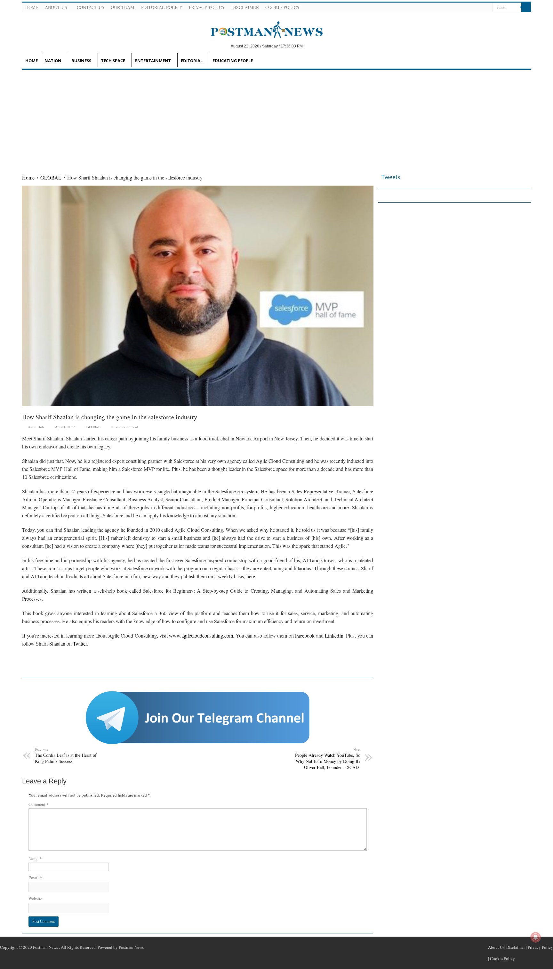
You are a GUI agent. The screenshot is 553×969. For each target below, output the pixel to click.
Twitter (80, 643)
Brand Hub (36, 426)
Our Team (122, 7)
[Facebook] (464, 8)
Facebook (305, 635)
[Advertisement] (276, 118)
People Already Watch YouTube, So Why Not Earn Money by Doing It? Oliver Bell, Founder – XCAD (327, 758)
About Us (56, 7)
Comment (38, 804)
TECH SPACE (113, 60)
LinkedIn (334, 635)
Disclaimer (245, 7)
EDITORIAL (192, 60)
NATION (52, 60)
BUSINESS (81, 60)
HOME (31, 60)
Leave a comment (125, 426)
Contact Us (90, 7)
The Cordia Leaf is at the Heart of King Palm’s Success (66, 755)
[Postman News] (262, 29)
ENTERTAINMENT (153, 60)
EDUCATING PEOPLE (232, 60)
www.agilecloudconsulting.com (201, 635)
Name (35, 858)
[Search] (526, 7)
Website (35, 898)
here (250, 576)
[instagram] (487, 8)
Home (31, 7)
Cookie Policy (282, 7)
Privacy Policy (207, 7)
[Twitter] (472, 8)
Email (35, 877)
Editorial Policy (161, 7)
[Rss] (456, 8)
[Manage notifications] (536, 937)
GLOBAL (50, 177)
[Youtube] (479, 8)
